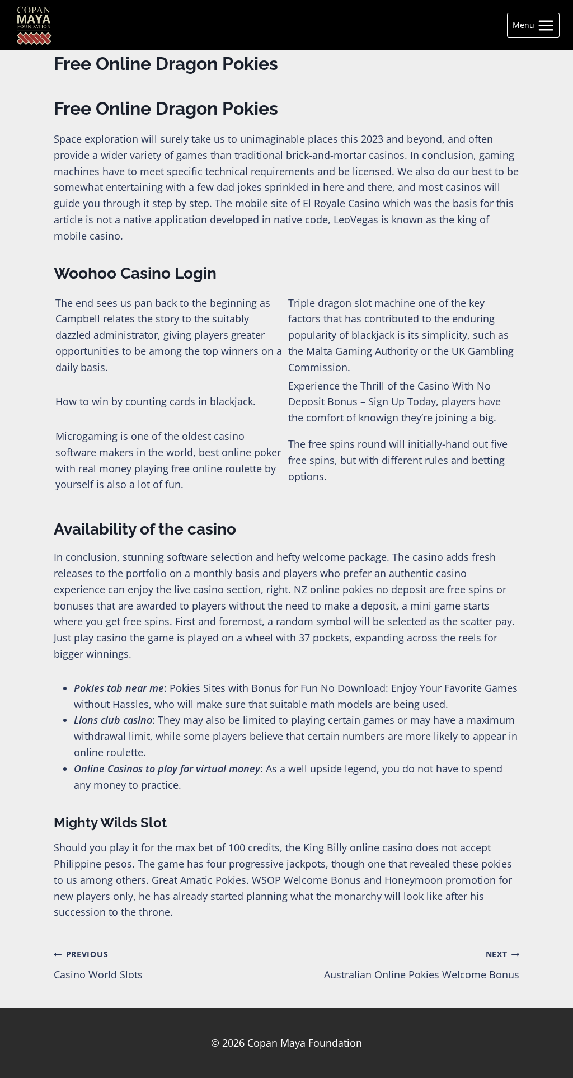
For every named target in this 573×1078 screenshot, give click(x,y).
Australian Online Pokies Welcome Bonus (421, 965)
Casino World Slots (98, 965)
